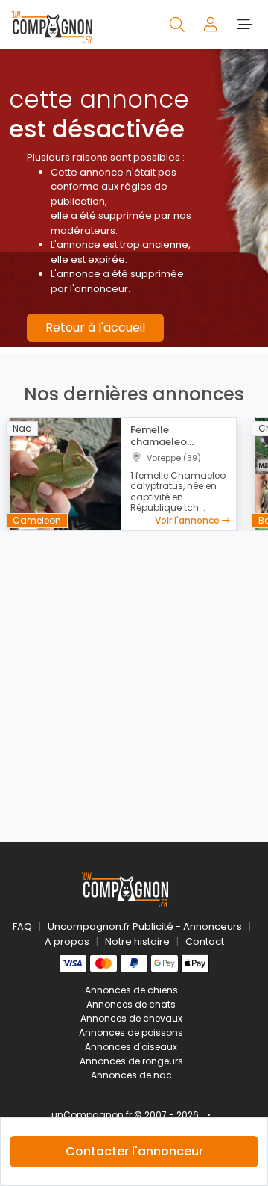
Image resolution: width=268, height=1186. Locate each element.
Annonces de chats (131, 1004)
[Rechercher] (178, 23)
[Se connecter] (212, 23)
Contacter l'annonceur (134, 1151)
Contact (204, 941)
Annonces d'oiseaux (131, 1046)
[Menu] (244, 23)
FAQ (22, 926)
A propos (67, 941)
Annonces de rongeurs (131, 1061)
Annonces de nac (131, 1075)
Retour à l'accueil (95, 327)
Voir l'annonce (188, 520)
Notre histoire (137, 941)
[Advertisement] (134, 677)
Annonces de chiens (131, 990)
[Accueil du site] (52, 24)
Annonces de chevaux (131, 1018)
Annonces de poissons (131, 1032)
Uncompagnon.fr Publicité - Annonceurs (145, 926)
